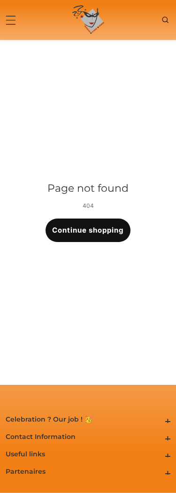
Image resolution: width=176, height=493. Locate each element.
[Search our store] (166, 19)
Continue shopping (88, 230)
